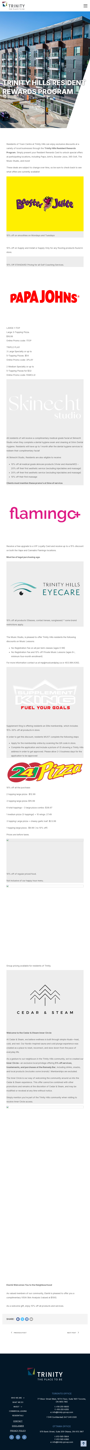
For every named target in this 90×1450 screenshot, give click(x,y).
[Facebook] (18, 1319)
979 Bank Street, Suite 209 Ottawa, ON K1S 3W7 (62, 1431)
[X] (22, 1319)
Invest (16, 1407)
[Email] (31, 1319)
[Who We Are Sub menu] (24, 1398)
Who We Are (16, 1398)
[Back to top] (83, 1444)
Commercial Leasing (18, 1411)
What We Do (17, 1402)
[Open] (85, 5)
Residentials (17, 1416)
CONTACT (17, 1421)
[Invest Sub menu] (21, 1407)
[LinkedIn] (27, 1319)
